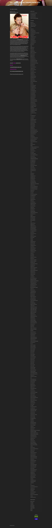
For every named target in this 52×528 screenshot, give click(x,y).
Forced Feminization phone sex (33, 187)
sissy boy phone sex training (33, 414)
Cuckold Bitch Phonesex (33, 106)
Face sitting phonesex (32, 161)
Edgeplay (31, 145)
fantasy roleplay (32, 166)
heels (31, 221)
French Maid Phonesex (33, 14)
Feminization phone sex (33, 169)
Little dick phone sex (32, 271)
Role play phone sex (32, 384)
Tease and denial (32, 468)
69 (30, 27)
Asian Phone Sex (32, 505)
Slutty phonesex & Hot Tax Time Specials (35, 430)
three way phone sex (32, 476)
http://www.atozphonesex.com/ (16, 74)
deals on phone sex (32, 123)
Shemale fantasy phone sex (33, 409)
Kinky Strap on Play (32, 262)
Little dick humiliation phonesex (34, 270)
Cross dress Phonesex (33, 103)
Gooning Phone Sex (32, 208)
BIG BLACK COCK (32, 51)
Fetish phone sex (32, 173)
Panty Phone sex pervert (33, 333)
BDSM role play (32, 48)
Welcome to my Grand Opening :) (34, 494)
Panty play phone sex (32, 334)
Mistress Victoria (32, 501)
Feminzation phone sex (33, 170)
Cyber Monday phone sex (33, 119)
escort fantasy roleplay (33, 153)
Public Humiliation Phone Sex (33, 372)
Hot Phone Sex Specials (33, 236)
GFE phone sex (32, 200)
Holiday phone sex (32, 224)
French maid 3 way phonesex (33, 194)
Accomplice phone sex (33, 31)
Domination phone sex (33, 140)
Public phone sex (32, 375)
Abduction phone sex (32, 30)
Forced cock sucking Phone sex (34, 186)
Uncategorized (32, 490)
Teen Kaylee (31, 502)
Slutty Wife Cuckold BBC (33, 431)
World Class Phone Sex (33, 497)
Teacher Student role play (33, 465)
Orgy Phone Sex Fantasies (33, 329)
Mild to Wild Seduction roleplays (34, 287)
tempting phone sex (32, 473)
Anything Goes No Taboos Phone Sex (25, 2)
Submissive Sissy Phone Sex (33, 456)
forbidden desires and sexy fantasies (34, 183)
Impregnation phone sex (33, 245)
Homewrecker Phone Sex (33, 229)
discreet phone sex (32, 136)
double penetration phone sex (33, 141)
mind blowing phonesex (33, 291)
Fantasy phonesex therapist (33, 165)
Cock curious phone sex (33, 85)
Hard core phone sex (32, 220)
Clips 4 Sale (31, 82)
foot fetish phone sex (32, 178)
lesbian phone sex (32, 266)
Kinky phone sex (32, 258)
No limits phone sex (32, 317)
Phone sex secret (32, 359)
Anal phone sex (32, 35)
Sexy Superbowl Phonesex (33, 406)
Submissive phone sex (33, 455)
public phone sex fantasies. (33, 376)
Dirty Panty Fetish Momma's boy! (34, 131)
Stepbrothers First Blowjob (33, 443)
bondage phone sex (32, 68)
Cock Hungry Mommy (32, 86)
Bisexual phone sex (14, 12)
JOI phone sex (32, 253)
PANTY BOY (31, 330)
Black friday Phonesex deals (33, 61)
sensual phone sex (32, 401)
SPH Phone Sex (32, 439)
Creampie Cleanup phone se (33, 99)
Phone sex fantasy (32, 350)
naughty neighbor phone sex (33, 308)
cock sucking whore (32, 93)
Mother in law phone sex (33, 296)
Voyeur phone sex (32, 493)
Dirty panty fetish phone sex (33, 132)
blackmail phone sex (32, 64)
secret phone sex (32, 389)
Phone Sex (36, 514)
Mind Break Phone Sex (33, 292)
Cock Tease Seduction (33, 15)
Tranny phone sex (32, 485)
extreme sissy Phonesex (33, 157)
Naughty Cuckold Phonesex (33, 304)
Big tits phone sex (32, 56)
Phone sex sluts (32, 363)
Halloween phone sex (32, 216)
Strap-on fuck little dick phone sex (34, 448)
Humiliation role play (32, 242)
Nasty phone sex (32, 301)
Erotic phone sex (32, 149)
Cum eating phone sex (33, 115)
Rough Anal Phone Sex (33, 385)
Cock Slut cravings (32, 89)
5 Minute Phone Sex (32, 23)
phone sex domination (32, 346)
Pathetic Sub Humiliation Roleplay (34, 18)
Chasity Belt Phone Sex (33, 72)
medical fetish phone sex (33, 283)
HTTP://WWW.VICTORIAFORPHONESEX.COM (16, 71)
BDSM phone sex (32, 47)
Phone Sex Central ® (36, 517)
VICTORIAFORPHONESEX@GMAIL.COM (15, 67)
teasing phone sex (32, 472)
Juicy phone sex (32, 254)
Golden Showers (32, 207)
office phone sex (32, 325)
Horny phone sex (32, 232)
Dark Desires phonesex (33, 120)
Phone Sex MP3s (32, 355)
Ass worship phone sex (33, 40)
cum (31, 114)
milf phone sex (32, 288)
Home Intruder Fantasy (33, 228)
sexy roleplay (31, 405)
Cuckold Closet (32, 107)
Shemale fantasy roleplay (33, 410)
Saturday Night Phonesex (33, 388)
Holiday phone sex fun (32, 225)
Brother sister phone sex (33, 69)
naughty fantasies (32, 305)
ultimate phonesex (32, 489)
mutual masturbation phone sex (34, 300)
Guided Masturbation (32, 211)
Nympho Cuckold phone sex (33, 322)
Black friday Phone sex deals (33, 60)
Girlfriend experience (32, 204)
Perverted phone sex (32, 342)
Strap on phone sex (32, 447)
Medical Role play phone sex (33, 284)
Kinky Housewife (32, 506)
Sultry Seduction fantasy (33, 460)
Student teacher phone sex (33, 452)
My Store (31, 509)
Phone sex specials (32, 364)
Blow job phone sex (32, 65)
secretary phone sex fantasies (33, 392)
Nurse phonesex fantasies (33, 321)
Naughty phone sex (32, 313)
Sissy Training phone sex (33, 423)
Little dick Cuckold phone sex (33, 267)
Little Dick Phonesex (32, 274)
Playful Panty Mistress (33, 371)
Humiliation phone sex (32, 241)
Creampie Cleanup (32, 98)
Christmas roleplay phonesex (33, 81)
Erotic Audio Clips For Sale (33, 148)
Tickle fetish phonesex (33, 481)
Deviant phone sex (32, 128)
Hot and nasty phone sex (33, 233)
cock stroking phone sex (33, 90)
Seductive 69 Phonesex (33, 396)
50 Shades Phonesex (32, 26)
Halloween (31, 215)
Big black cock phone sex (33, 52)
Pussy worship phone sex (33, 380)
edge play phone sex (32, 144)
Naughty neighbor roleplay (33, 309)
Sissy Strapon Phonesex (33, 422)
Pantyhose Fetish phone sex (33, 337)
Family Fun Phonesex (32, 162)
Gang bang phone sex (32, 199)
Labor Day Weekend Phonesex (33, 263)
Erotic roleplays (32, 152)
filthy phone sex (32, 174)
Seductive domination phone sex (34, 397)
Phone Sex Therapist (32, 367)
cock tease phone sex (32, 94)
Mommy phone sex (32, 295)
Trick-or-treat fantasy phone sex (34, 486)
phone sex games (32, 351)
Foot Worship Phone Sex (33, 182)
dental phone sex (32, 127)
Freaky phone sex (32, 190)
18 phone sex (31, 22)
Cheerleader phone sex (33, 77)
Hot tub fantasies (32, 237)
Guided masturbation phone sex (34, 212)
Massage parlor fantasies (33, 279)
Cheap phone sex (32, 73)
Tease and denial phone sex (33, 469)
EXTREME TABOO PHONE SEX (34, 158)
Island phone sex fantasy (33, 250)
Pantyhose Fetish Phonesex (33, 338)
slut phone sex (32, 426)
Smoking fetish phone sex (33, 435)
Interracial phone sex (32, 249)
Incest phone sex (32, 246)
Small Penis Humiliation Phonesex (34, 434)
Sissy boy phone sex (32, 413)
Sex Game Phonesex (32, 402)
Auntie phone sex (32, 43)
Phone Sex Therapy (32, 368)
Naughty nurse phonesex (33, 312)
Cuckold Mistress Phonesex (33, 110)
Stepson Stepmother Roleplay (33, 444)
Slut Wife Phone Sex (32, 427)
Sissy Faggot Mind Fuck (33, 418)
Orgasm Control (32, 326)
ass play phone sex (32, 39)
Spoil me (31, 510)
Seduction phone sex (32, 393)
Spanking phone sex (32, 438)
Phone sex (31, 343)
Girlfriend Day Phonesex (33, 203)
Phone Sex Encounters (33, 347)
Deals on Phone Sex (32, 124)
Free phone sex (32, 191)
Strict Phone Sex (32, 451)
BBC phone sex (32, 44)
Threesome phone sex (33, 477)
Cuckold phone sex (32, 111)
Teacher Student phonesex (33, 464)
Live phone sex (32, 275)
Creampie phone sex (32, 102)
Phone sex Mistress (32, 354)
